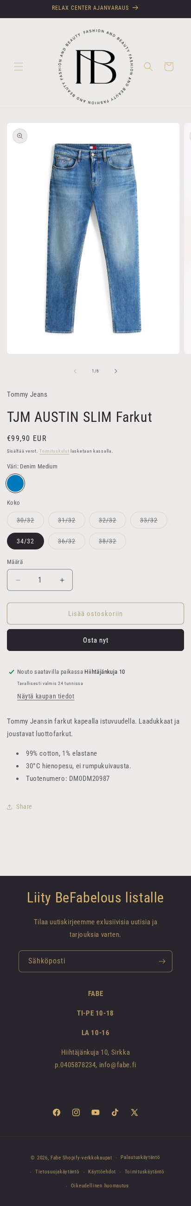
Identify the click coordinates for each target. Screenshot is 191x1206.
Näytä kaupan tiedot (45, 696)
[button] (18, 66)
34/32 (25, 541)
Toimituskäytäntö (145, 1172)
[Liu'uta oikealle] (116, 371)
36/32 (71, 543)
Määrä (15, 561)
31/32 (71, 522)
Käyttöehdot (102, 1172)
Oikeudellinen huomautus (100, 1186)
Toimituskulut (54, 451)
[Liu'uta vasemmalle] (75, 371)
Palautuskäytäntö (140, 1157)
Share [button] (24, 806)
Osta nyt (95, 640)
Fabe (56, 1158)
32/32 (112, 522)
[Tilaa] (162, 961)
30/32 (30, 522)
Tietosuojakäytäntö (57, 1172)
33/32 (153, 522)
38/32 (112, 543)
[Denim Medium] (15, 483)
